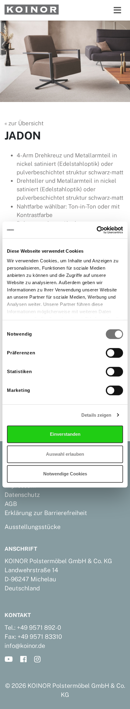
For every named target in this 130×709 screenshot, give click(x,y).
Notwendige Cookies (65, 473)
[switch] (114, 353)
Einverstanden (65, 434)
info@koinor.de (25, 645)
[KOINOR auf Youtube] (10, 659)
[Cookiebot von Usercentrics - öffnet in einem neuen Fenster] (96, 230)
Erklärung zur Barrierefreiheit (46, 513)
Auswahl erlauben (65, 454)
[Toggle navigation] (117, 10)
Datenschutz (22, 494)
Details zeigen (96, 415)
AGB (11, 503)
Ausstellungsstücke (32, 526)
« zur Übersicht (24, 123)
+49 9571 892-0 (39, 627)
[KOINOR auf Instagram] (39, 659)
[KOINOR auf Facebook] (25, 659)
